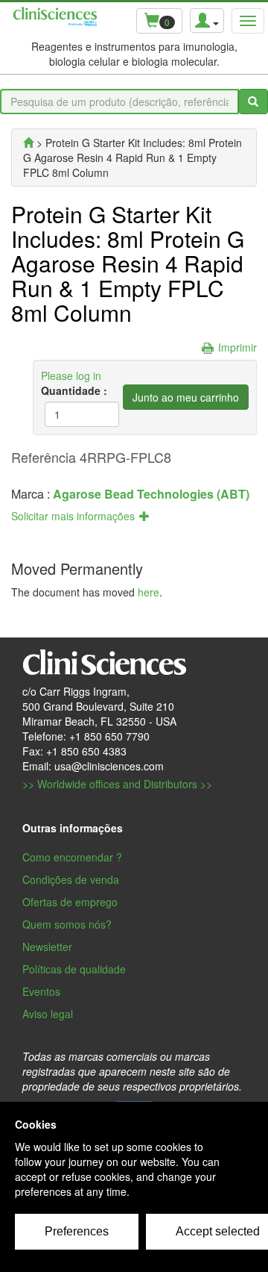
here (148, 591)
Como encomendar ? (72, 856)
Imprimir (237, 347)
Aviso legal (47, 1013)
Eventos (41, 991)
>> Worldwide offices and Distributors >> (117, 783)
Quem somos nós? (67, 924)
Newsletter (47, 946)
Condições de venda (70, 879)
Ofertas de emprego (70, 901)
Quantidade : (72, 390)
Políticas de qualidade (74, 968)
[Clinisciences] (28, 142)
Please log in (71, 375)
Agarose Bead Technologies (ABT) (151, 493)
